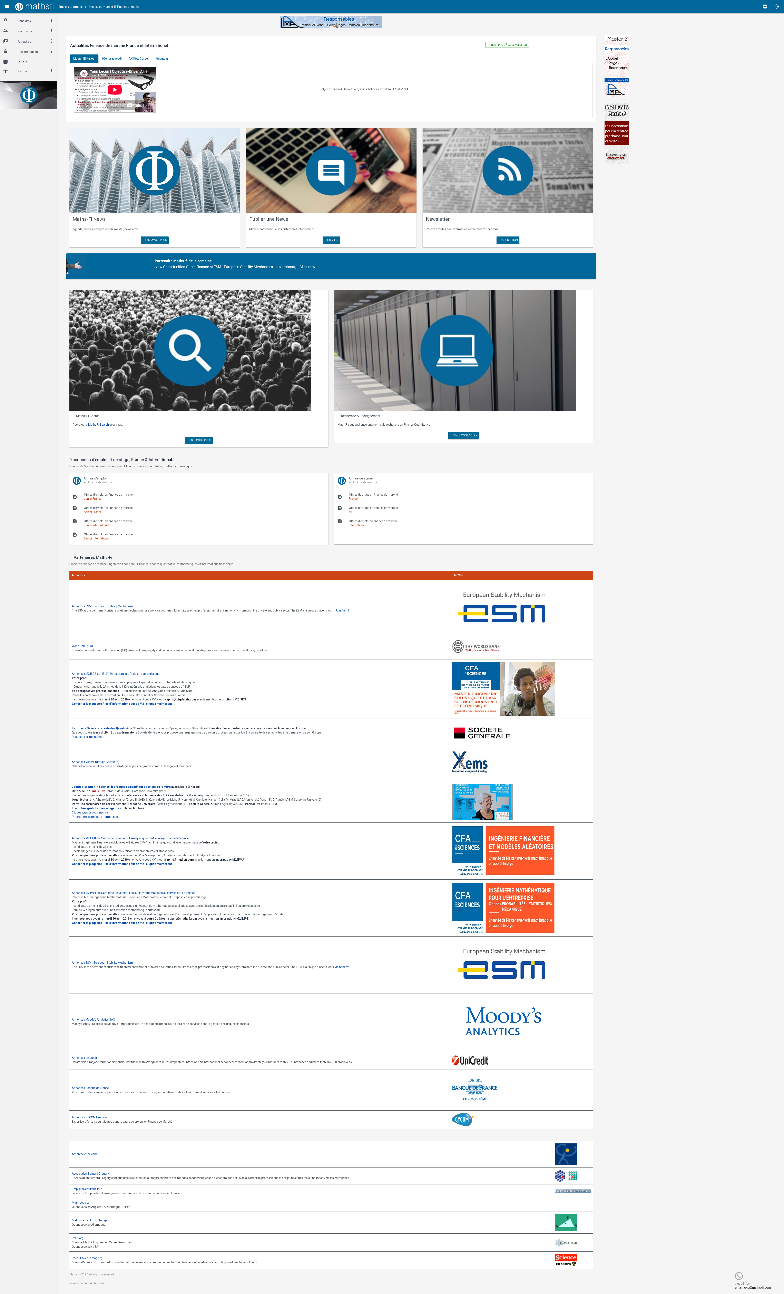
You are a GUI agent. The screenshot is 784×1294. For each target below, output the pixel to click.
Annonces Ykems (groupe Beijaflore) (95, 762)
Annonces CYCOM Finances (90, 1117)
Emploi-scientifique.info (87, 1189)
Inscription (509, 240)
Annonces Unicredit (84, 1057)
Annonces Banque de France (90, 1088)
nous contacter (465, 435)
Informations (109, 816)
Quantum (162, 58)
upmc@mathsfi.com (180, 859)
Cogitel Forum (97, 1283)
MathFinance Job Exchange (89, 1220)
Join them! (342, 610)
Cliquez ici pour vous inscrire (90, 812)
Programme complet (85, 816)
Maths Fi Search (98, 424)
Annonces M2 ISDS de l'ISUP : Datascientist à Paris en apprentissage (115, 673)
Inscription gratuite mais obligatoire (96, 808)
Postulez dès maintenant (88, 736)
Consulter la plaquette (87, 703)
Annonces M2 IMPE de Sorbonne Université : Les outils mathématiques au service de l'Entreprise (133, 892)
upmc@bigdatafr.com (181, 699)
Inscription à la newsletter (508, 44)
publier (332, 240)
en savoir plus (156, 240)
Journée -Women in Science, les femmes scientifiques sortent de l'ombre (121, 786)
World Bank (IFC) (82, 646)
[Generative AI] (112, 58)
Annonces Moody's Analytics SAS (93, 1019)
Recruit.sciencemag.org (87, 1258)
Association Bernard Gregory (90, 1173)
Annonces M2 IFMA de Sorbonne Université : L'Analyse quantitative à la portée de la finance (130, 838)
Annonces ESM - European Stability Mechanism (102, 606)
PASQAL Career (139, 58)
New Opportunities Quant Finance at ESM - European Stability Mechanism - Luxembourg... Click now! (235, 267)
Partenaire (164, 261)
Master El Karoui (84, 58)
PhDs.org (78, 1238)
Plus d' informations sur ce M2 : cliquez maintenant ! (137, 703)
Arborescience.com (84, 1154)
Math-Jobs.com (82, 1202)
